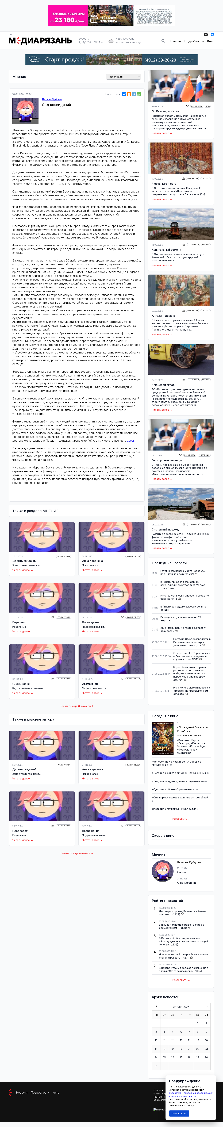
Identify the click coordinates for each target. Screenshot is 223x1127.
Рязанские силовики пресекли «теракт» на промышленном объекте (191, 690)
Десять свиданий (24, 561)
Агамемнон (90, 684)
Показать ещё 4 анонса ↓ (76, 853)
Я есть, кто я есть (164, 183)
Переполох (20, 622)
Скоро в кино (163, 835)
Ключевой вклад (163, 385)
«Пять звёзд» (197, 746)
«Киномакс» (184, 752)
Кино (210, 41)
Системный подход (165, 529)
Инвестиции (204, 455)
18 (164, 1048)
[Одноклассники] (129, 94)
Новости (174, 41)
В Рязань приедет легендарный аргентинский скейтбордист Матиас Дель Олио (182, 585)
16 (206, 1040)
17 (156, 1048)
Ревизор (182, 872)
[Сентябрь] (206, 1006)
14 (189, 1040)
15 (198, 1040)
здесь (131, 440)
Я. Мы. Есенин (21, 684)
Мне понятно (179, 1113)
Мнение (19, 77)
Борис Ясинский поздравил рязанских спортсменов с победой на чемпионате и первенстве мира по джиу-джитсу (190, 673)
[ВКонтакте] (124, 94)
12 (172, 1040)
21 (189, 1048)
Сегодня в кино (165, 716)
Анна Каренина (92, 561)
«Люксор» (183, 743)
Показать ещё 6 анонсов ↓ (77, 706)
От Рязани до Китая (165, 111)
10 (156, 1040)
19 (172, 1048)
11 (164, 1040)
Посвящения (90, 622)
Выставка (206, 178)
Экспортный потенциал (168, 460)
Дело (208, 106)
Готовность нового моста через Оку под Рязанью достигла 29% (182, 572)
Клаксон (206, 244)
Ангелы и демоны (164, 315)
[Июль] (156, 1006)
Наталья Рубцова (52, 99)
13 (181, 1040)
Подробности (194, 41)
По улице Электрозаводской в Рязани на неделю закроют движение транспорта (192, 642)
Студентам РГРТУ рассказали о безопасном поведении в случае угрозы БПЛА (191, 656)
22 (197, 1048)
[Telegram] (134, 94)
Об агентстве (160, 1100)
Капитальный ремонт (166, 249)
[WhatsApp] (139, 94)
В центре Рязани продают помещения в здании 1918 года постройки (183, 969)
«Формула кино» (187, 749)
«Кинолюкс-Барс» (188, 740)
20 (181, 1048)
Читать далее (21, 570)
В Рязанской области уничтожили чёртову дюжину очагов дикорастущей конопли (183, 941)
